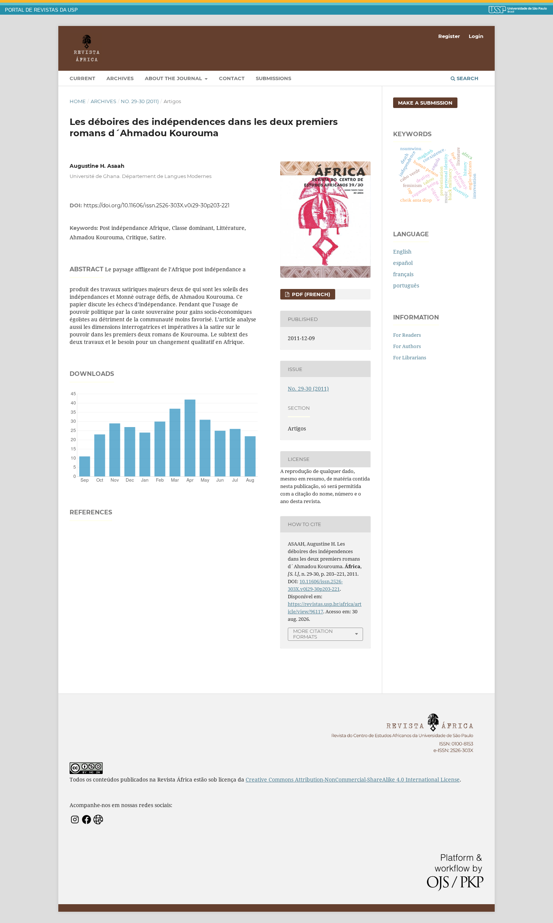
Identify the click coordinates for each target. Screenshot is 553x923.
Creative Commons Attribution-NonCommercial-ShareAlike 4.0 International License (353, 779)
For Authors (407, 346)
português (406, 285)
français (403, 274)
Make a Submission (425, 103)
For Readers (407, 334)
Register (449, 36)
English (402, 251)
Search (467, 78)
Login (476, 36)
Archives (120, 78)
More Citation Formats (313, 634)
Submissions (273, 78)
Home (78, 101)
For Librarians (409, 357)
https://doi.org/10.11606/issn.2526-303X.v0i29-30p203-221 (156, 205)
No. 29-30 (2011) (140, 101)
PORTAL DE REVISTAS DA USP (41, 10)
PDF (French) (310, 294)
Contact (232, 78)
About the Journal (174, 78)
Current (82, 78)
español (403, 262)
